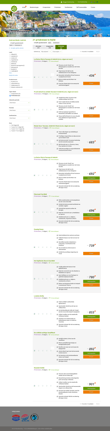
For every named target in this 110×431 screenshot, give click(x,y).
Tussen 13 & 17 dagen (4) (17, 129)
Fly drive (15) (14, 81)
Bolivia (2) (13, 63)
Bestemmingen (34, 7)
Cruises (93, 7)
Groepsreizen (46, 7)
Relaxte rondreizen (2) (16, 87)
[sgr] (94, 2)
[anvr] (91, 2)
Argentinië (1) (14, 60)
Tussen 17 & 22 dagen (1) (17, 130)
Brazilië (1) (14, 69)
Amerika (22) (14, 56)
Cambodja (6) (14, 71)
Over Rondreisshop (82, 2)
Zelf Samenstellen (81, 7)
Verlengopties (91, 178)
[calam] (97, 2)
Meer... (10, 73)
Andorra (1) (14, 58)
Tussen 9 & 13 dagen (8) (17, 127)
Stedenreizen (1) (15, 85)
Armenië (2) (14, 61)
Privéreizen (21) (15, 95)
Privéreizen (57, 7)
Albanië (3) (14, 54)
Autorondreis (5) (15, 83)
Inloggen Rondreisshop (68, 2)
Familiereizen (68, 7)
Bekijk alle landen (13, 75)
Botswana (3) (14, 67)
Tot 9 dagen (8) (15, 125)
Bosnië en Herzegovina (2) (17, 65)
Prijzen (91, 83)
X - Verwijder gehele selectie (16, 48)
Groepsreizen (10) (15, 93)
